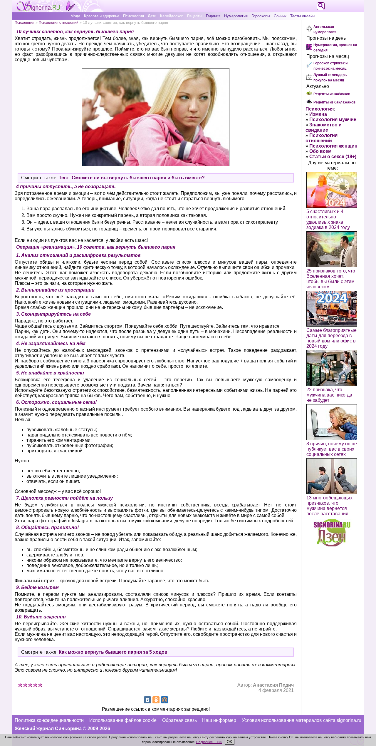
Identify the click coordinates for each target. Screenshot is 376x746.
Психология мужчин (333, 119)
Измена (318, 114)
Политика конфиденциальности (49, 720)
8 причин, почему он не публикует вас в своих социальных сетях (331, 449)
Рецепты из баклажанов (334, 102)
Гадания (213, 16)
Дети (152, 16)
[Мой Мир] (164, 699)
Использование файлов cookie (123, 720)
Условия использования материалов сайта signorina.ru (301, 720)
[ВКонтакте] (147, 699)
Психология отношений (58, 22)
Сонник (280, 16)
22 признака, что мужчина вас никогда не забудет (329, 395)
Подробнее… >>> (209, 742)
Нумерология (236, 16)
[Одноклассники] (156, 699)
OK (229, 742)
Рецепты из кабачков (331, 94)
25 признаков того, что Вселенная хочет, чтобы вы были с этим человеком (330, 278)
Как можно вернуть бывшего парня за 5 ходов (113, 652)
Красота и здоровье (101, 16)
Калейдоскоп (171, 16)
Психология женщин (333, 145)
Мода (75, 16)
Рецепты (194, 16)
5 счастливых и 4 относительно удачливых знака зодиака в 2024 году (328, 219)
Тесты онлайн (302, 16)
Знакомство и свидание (324, 127)
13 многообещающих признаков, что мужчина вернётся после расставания (329, 505)
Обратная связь (179, 720)
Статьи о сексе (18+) (332, 156)
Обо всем (320, 151)
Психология (133, 16)
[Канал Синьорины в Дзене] (332, 544)
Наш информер (219, 720)
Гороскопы (260, 16)
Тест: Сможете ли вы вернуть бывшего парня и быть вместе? (132, 177)
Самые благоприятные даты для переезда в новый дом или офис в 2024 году (331, 338)
